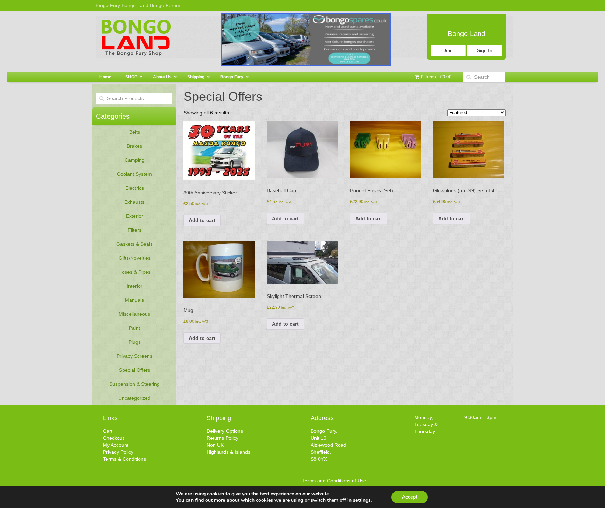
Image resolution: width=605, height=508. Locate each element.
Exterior (134, 216)
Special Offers (134, 370)
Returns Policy (222, 438)
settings (362, 500)
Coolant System (134, 174)
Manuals (134, 300)
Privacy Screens (134, 356)
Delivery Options (225, 431)
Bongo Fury (107, 5)
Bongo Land (134, 5)
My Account (115, 445)
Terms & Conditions (124, 459)
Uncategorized (134, 398)
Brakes (134, 146)
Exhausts (134, 202)
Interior (134, 286)
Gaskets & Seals (134, 244)
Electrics (134, 188)
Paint (134, 328)
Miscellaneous (134, 314)
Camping (135, 160)
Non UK (215, 445)
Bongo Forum (165, 5)
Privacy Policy (118, 452)
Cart (107, 431)
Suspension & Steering (134, 384)
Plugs (134, 342)
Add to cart (202, 220)
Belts (134, 132)
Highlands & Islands (228, 452)
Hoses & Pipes (134, 272)
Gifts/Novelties (135, 258)
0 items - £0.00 (435, 76)
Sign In (484, 50)
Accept (409, 497)
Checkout (113, 438)
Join (448, 50)
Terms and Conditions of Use (334, 480)
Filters (134, 230)
